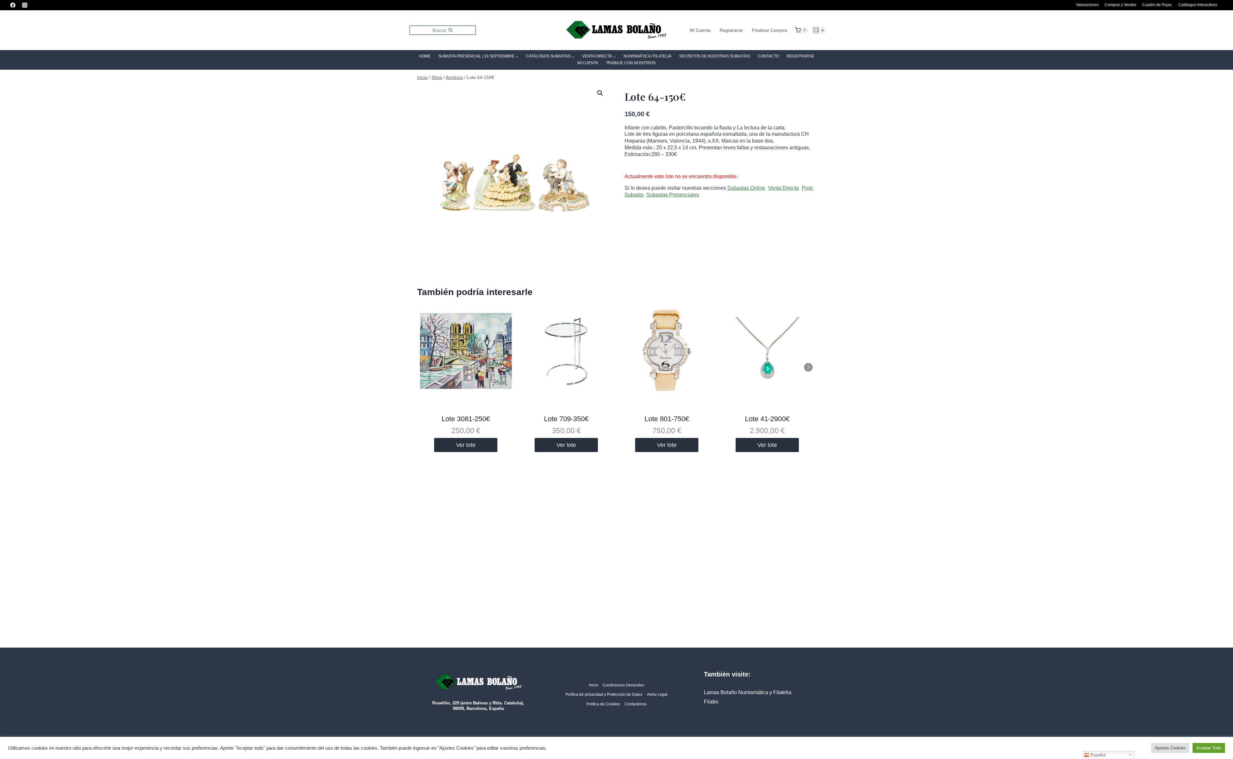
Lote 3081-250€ (466, 419)
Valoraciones (1087, 5)
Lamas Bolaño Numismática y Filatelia (747, 692)
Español (1097, 755)
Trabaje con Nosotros (631, 63)
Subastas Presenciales (672, 194)
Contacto (768, 56)
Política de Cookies (603, 704)
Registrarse (731, 30)
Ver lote (466, 445)
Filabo (711, 701)
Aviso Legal (657, 694)
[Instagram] (25, 5)
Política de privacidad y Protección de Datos (603, 694)
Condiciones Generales (623, 685)
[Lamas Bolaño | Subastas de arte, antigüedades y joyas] (616, 30)
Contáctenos (636, 704)
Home (425, 56)
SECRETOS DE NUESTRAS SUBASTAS (714, 56)
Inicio (593, 685)
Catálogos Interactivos (1197, 5)
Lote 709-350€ (566, 419)
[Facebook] (13, 5)
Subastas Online (746, 188)
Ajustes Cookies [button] (1170, 748)
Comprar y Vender (1120, 5)
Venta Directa (783, 188)
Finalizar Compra (769, 30)
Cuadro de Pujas (1157, 5)
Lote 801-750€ (666, 419)
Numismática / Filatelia (647, 56)
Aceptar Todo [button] (1208, 748)
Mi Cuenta (700, 30)
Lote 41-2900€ (767, 419)
